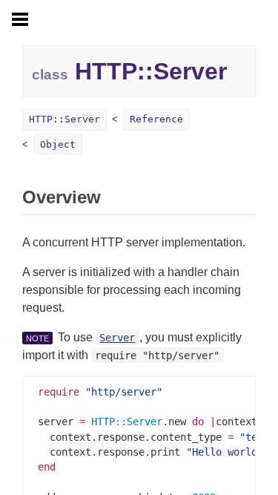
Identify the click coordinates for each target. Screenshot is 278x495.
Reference (156, 119)
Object (58, 144)
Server (117, 338)
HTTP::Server (64, 119)
